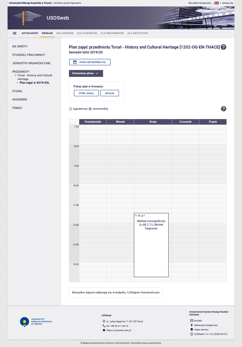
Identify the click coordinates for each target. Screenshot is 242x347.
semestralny (100, 108)
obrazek (109, 93)
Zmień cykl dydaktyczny (92, 62)
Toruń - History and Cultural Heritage (35, 77)
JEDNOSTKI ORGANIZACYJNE (31, 63)
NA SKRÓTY (19, 46)
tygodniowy (80, 108)
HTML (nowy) (86, 93)
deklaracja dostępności (206, 325)
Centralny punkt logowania (67, 3)
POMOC (17, 108)
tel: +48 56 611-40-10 (117, 326)
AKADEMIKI (19, 99)
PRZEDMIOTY (20, 71)
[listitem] (30, 33)
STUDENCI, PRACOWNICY (28, 55)
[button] (223, 109)
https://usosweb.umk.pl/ (119, 330)
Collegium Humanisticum (143, 292)
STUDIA (17, 91)
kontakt (198, 320)
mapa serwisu (201, 329)
